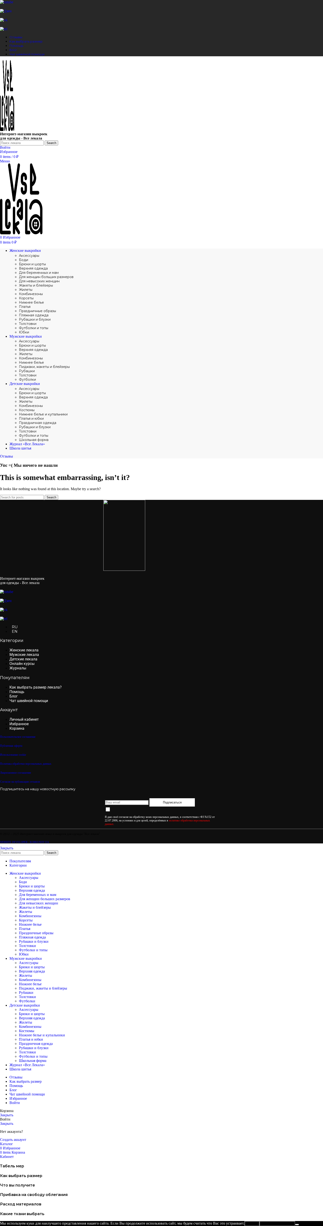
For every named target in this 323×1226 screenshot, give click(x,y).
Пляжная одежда (33, 315)
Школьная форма (33, 440)
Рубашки (27, 371)
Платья (25, 307)
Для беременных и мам (39, 273)
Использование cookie (277, 1223)
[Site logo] (7, 130)
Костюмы (27, 410)
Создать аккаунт (13, 1140)
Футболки (27, 379)
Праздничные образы (37, 311)
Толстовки (27, 324)
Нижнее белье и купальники (43, 414)
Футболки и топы (33, 328)
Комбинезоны (31, 294)
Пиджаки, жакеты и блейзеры (44, 367)
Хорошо (252, 1223)
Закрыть (6, 848)
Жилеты (25, 290)
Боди (23, 260)
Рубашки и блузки (35, 319)
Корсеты (26, 298)
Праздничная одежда (37, 423)
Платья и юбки (31, 418)
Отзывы (6, 456)
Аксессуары (29, 255)
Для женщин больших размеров (46, 277)
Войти (14, 1103)
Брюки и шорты (32, 264)
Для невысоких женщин (39, 281)
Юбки (24, 332)
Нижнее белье (31, 302)
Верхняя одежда (33, 268)
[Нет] (297, 1224)
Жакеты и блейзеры (36, 285)
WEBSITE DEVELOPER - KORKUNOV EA (24, 842)
